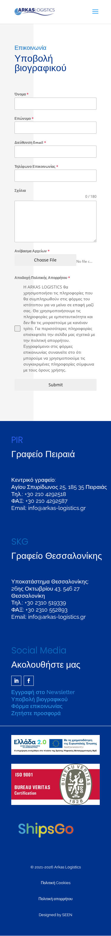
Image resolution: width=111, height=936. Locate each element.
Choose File (45, 260)
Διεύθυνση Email (30, 142)
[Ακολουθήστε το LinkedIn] (16, 681)
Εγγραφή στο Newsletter (43, 692)
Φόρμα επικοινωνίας (36, 706)
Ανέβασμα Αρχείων (32, 250)
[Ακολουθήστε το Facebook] (29, 681)
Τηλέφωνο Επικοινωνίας (36, 166)
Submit (56, 385)
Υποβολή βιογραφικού (39, 699)
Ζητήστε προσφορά (36, 713)
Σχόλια (20, 190)
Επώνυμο (24, 118)
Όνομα (22, 94)
